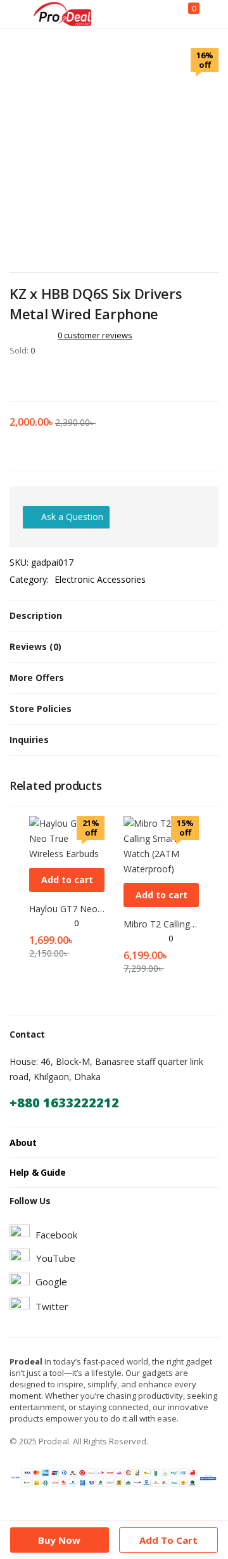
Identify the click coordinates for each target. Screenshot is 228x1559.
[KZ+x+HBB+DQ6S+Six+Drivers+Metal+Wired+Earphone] (31, 377)
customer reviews (95, 335)
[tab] (114, 616)
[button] (66, 880)
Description (36, 615)
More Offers (37, 677)
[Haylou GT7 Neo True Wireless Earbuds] (66, 838)
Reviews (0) (35, 646)
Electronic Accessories (100, 579)
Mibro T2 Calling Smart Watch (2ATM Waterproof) (161, 924)
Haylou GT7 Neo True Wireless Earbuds (66, 909)
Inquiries (29, 740)
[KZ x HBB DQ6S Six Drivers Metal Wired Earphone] (13, 377)
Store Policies (41, 709)
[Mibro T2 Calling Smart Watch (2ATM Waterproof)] (161, 845)
